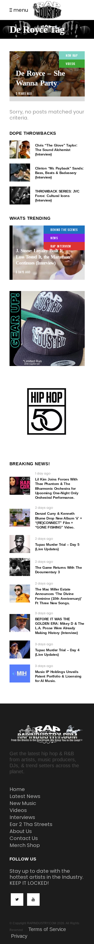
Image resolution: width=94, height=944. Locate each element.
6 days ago (23, 272)
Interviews (22, 817)
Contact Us (24, 838)
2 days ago (44, 508)
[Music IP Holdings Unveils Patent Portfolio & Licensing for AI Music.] (20, 673)
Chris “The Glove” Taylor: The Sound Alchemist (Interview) (56, 149)
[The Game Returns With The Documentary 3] (20, 567)
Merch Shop (25, 845)
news (54, 238)
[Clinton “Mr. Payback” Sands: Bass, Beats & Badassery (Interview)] (20, 173)
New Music (23, 803)
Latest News (25, 796)
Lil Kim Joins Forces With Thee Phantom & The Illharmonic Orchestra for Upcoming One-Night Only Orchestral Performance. (56, 488)
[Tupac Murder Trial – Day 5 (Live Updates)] (20, 544)
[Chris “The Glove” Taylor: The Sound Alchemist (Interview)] (20, 149)
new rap (72, 55)
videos (70, 64)
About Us (21, 831)
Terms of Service (47, 929)
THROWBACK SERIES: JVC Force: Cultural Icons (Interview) (57, 195)
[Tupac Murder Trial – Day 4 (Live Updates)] (20, 649)
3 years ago (24, 94)
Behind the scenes (64, 230)
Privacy (19, 936)
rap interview (60, 246)
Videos (18, 810)
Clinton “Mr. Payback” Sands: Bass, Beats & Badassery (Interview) (59, 172)
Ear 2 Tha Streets (31, 824)
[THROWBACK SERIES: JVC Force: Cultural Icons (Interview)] (20, 195)
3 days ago (44, 613)
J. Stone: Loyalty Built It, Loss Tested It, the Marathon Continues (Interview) (43, 257)
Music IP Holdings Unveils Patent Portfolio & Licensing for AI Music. (58, 676)
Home (17, 789)
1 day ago (42, 473)
